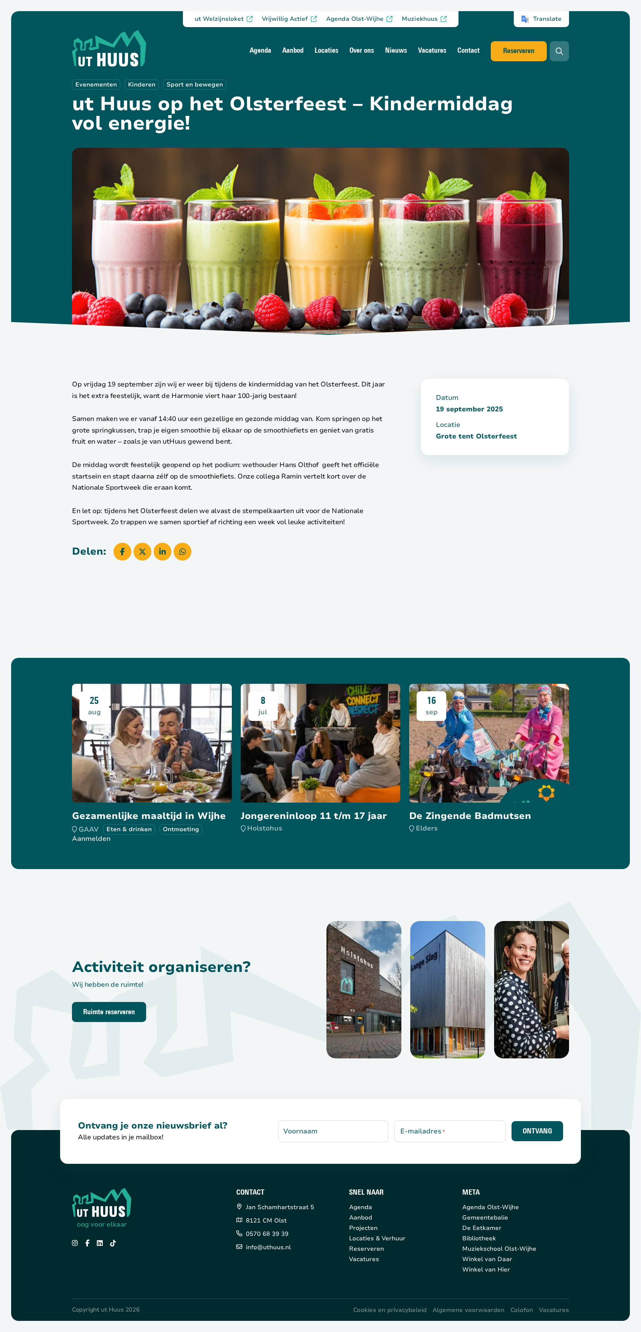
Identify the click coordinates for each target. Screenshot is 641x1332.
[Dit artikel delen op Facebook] (122, 552)
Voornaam (300, 1131)
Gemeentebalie (485, 1217)
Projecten (363, 1228)
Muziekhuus (420, 19)
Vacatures (432, 51)
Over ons (361, 51)
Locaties (326, 51)
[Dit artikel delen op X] (142, 552)
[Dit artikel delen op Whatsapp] (182, 552)
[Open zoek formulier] (559, 51)
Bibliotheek (479, 1238)
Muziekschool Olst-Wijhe (499, 1249)
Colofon (521, 1310)
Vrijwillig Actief (285, 19)
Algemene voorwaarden (468, 1310)
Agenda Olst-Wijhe (355, 19)
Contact (468, 51)
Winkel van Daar (487, 1259)
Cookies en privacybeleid (390, 1310)
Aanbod (292, 51)
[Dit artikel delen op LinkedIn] (162, 552)
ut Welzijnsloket (219, 19)
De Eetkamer (482, 1228)
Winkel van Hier (486, 1269)
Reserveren (519, 51)
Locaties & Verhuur (377, 1238)
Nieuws (396, 51)
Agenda (260, 51)
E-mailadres (422, 1131)
